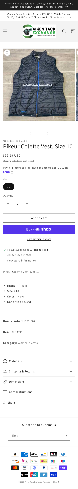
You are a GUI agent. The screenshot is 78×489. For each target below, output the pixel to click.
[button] (5, 31)
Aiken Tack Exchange (33, 482)
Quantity (8, 195)
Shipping (7, 161)
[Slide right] (47, 133)
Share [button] (11, 402)
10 (8, 187)
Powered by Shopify (51, 482)
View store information (22, 260)
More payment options (39, 238)
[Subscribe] (65, 436)
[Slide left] (30, 133)
